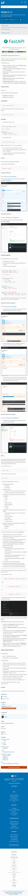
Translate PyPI (13, 824)
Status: (14, 783)
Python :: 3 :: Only (6, 755)
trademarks (7, 892)
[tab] (14, 26)
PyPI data (3, 704)
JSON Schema (23, 83)
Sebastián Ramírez (8, 723)
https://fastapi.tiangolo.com (14, 55)
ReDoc (7, 221)
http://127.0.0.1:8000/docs (10, 176)
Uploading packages (13, 796)
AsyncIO (4, 744)
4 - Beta (4, 740)
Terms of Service (13, 834)
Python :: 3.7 (5, 758)
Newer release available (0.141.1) (9, 708)
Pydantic (5, 97)
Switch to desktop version (14, 845)
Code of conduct (13, 838)
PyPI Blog (13, 808)
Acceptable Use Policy (13, 841)
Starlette (5, 95)
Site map (20, 893)
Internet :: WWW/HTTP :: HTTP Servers (11, 763)
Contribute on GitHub (14, 823)
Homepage (5, 696)
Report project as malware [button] (14, 767)
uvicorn (2, 110)
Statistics (14, 811)
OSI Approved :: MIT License (8, 752)
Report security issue (14, 836)
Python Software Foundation (16, 892)
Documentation (6, 698)
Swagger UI (8, 180)
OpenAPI (16, 83)
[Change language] (25, 2)
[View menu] (22, 2)
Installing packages (13, 795)
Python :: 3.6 (5, 757)
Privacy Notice (13, 839)
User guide (14, 798)
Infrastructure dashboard (13, 810)
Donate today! (14, 786)
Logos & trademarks (14, 813)
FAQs (14, 801)
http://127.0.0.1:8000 (14, 161)
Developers (5, 748)
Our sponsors (14, 814)
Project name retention (13, 800)
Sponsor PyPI (14, 826)
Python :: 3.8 (5, 759)
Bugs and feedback (14, 821)
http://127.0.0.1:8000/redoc (13, 217)
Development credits (13, 828)
